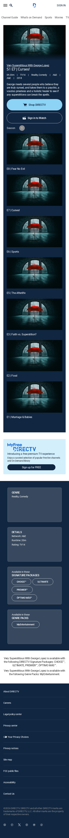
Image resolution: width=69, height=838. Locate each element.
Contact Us (8, 793)
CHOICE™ (21, 581)
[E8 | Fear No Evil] (34, 149)
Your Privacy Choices (18, 736)
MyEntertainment (25, 624)
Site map (7, 759)
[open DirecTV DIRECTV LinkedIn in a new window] (4, 824)
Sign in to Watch (37, 118)
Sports (48, 17)
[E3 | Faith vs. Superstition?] (34, 314)
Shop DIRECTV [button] (37, 105)
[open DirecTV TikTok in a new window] (41, 824)
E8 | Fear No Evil (16, 169)
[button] (5, 5)
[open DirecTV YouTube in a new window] (34, 824)
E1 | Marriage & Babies (19, 417)
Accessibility (9, 782)
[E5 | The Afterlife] (34, 273)
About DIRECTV (11, 691)
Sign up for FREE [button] (31, 467)
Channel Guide (9, 17)
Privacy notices (10, 748)
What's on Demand (31, 17)
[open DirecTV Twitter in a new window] (19, 824)
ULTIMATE (43, 581)
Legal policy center (12, 714)
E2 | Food (12, 375)
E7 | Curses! (13, 210)
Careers (7, 702)
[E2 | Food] (34, 355)
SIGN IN (61, 5)
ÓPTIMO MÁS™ (24, 597)
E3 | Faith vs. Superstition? (22, 334)
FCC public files (10, 771)
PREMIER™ (22, 589)
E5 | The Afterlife (16, 293)
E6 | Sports (13, 251)
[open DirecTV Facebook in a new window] (12, 824)
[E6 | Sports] (34, 231)
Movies (59, 17)
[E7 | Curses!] (34, 190)
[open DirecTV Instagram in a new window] (26, 824)
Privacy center (10, 725)
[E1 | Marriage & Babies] (34, 397)
